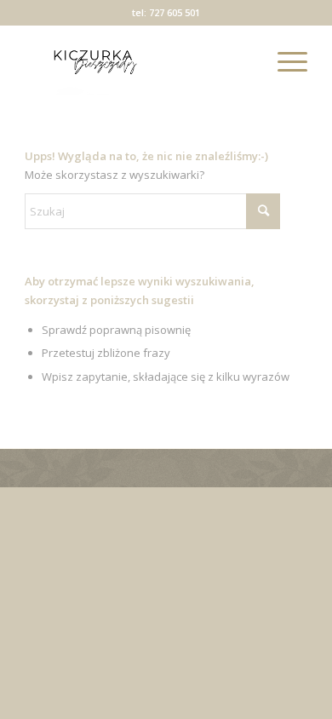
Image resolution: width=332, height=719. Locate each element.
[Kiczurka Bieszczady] (137, 60)
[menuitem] (283, 60)
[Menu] (283, 60)
